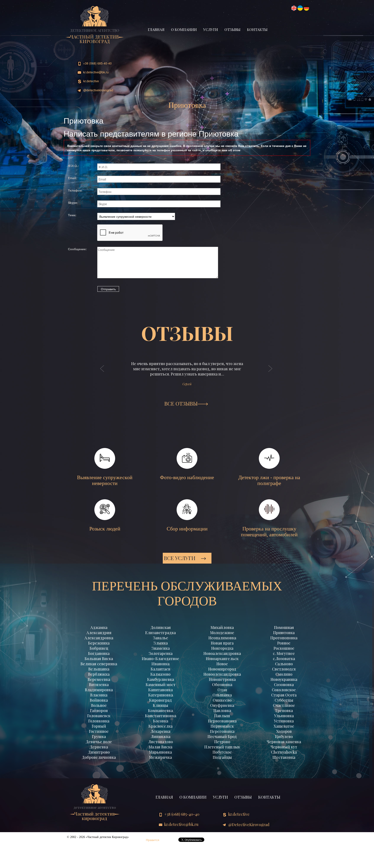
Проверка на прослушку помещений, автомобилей (269, 531)
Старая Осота (284, 695)
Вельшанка (98, 669)
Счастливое (284, 705)
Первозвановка (222, 721)
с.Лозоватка (284, 658)
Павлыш (222, 715)
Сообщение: (77, 249)
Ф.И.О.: (73, 165)
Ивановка (160, 663)
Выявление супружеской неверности (104, 480)
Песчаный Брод (222, 736)
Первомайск (222, 726)
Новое (222, 663)
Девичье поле (99, 741)
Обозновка (222, 684)
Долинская (160, 627)
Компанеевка (160, 710)
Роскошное (284, 648)
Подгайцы (222, 757)
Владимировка (99, 689)
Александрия (98, 632)
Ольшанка (222, 695)
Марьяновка (160, 752)
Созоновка (284, 684)
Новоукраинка (284, 679)
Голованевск (98, 715)
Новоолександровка (222, 674)
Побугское (222, 752)
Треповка (284, 710)
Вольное (99, 705)
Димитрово (99, 752)
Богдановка (99, 653)
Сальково (284, 663)
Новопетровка (222, 679)
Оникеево (222, 700)
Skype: (73, 202)
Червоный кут (284, 746)
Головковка (98, 721)
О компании (184, 29)
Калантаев (160, 669)
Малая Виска (160, 746)
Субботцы (284, 700)
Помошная (284, 627)
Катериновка (160, 695)
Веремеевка (99, 679)
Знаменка (161, 648)
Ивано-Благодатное (160, 658)
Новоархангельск (222, 658)
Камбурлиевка (160, 679)
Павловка (222, 710)
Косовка (160, 721)
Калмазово (160, 674)
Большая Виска (99, 658)
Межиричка (160, 757)
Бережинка (99, 643)
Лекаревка (160, 731)
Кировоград (160, 700)
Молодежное (222, 632)
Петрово (222, 741)
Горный (99, 726)
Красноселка (160, 726)
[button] (102, 373)
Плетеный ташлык (222, 746)
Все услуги (180, 557)
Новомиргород (222, 669)
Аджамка (98, 627)
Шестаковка (283, 757)
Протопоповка (283, 637)
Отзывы (232, 29)
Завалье (160, 637)
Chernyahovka (284, 752)
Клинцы (160, 705)
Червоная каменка (284, 741)
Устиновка (284, 721)
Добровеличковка (99, 757)
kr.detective (90, 81)
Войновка (99, 700)
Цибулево (284, 736)
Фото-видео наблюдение (187, 477)
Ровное (283, 643)
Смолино (284, 674)
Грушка (99, 736)
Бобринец (99, 648)
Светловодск (284, 669)
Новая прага (222, 643)
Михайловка (222, 627)
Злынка (160, 643)
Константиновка (160, 715)
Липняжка (160, 736)
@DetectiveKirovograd (97, 90)
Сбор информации (187, 529)
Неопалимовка (222, 637)
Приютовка (284, 632)
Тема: (72, 215)
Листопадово (160, 741)
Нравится (152, 840)
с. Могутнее (284, 653)
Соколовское (284, 689)
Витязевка (99, 684)
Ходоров (284, 731)
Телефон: (75, 190)
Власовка (98, 695)
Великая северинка (99, 663)
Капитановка (160, 689)
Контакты (257, 29)
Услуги (210, 29)
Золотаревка (160, 653)
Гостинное (99, 731)
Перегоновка (222, 731)
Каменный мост (161, 684)
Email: (72, 178)
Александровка (98, 637)
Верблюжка (99, 674)
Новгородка (222, 648)
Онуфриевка (222, 705)
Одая (222, 689)
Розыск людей (104, 529)
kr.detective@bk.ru (95, 72)
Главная (156, 29)
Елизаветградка (160, 632)
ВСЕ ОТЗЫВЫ (181, 403)
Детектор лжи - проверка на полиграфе (269, 480)
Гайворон (99, 710)
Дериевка (99, 746)
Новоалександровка (222, 653)
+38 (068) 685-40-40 (97, 63)
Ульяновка (284, 715)
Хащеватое (284, 726)
